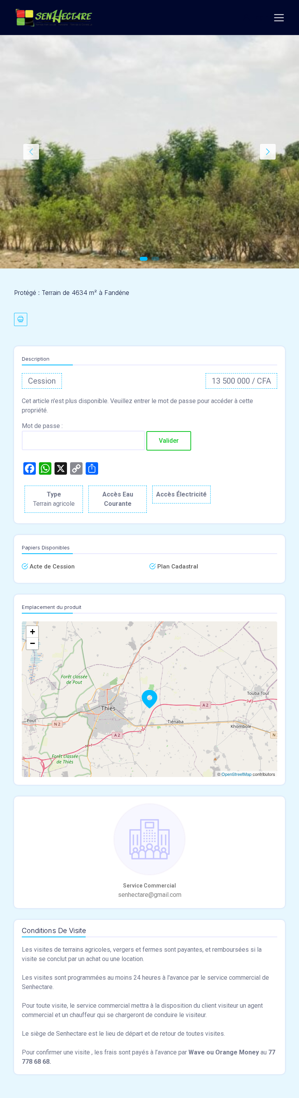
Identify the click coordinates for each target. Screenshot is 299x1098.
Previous (31, 152)
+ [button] (32, 632)
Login (260, 17)
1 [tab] (144, 259)
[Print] (20, 319)
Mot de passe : (42, 426)
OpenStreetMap (237, 774)
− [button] (32, 643)
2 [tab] (155, 259)
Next (268, 152)
